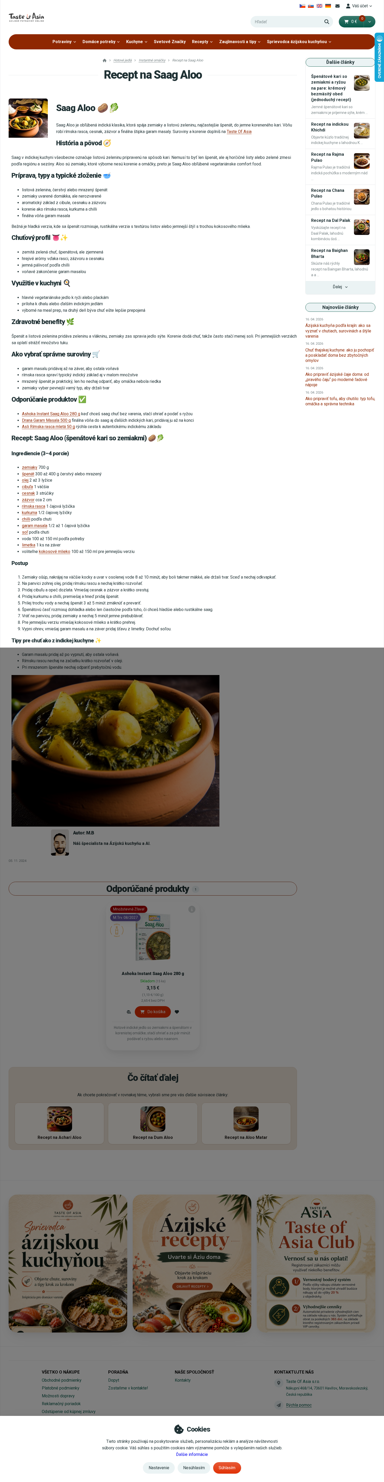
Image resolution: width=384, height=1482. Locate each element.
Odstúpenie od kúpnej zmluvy (69, 1411)
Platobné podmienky (60, 1388)
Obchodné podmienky (62, 1380)
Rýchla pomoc (299, 1405)
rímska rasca (33, 506)
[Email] (337, 6)
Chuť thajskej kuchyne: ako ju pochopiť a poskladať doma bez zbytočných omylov (339, 355)
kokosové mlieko (54, 551)
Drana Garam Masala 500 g (46, 420)
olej (25, 480)
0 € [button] (357, 21)
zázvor (28, 499)
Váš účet (360, 5)
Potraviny (62, 41)
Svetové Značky (170, 41)
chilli (26, 519)
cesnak (28, 493)
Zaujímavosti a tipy (237, 41)
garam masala (34, 525)
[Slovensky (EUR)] (311, 6)
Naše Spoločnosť (194, 1372)
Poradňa (118, 1372)
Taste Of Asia (239, 131)
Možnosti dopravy (58, 1395)
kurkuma (29, 512)
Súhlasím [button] (227, 1467)
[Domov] (26, 17)
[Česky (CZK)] (302, 6)
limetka (28, 545)
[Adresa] (278, 1383)
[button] (369, 21)
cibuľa (27, 486)
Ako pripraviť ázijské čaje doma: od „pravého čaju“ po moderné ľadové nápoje (337, 379)
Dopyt (113, 1380)
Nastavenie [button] (159, 1467)
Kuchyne (134, 41)
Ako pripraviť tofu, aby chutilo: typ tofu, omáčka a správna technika (340, 401)
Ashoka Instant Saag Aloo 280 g (51, 413)
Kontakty (183, 1380)
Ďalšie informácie (192, 1454)
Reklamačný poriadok (61, 1403)
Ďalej (337, 286)
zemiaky (29, 467)
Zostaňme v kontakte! (128, 1388)
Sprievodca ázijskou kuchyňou (297, 41)
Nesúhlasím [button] (194, 1467)
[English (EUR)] (319, 6)
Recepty (200, 41)
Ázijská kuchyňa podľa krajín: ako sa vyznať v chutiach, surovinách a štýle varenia (338, 330)
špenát (28, 473)
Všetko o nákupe (61, 1372)
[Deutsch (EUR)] (328, 6)
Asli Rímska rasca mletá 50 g (48, 426)
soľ (25, 532)
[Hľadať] (327, 21)
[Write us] (278, 1405)
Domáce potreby (99, 41)
